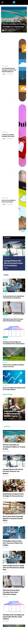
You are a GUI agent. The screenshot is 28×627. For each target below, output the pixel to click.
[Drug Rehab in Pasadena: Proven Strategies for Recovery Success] (14, 409)
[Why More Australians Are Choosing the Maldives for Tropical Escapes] (14, 19)
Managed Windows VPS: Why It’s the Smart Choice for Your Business (13, 263)
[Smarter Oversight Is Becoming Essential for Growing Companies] (14, 377)
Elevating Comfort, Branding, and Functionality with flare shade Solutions (14, 342)
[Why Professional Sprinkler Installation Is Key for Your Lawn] (14, 354)
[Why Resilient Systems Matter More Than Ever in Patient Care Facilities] (14, 532)
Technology (6, 255)
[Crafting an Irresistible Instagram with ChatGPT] (22, 135)
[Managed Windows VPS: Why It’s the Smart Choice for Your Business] (14, 248)
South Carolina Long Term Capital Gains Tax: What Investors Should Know (13, 297)
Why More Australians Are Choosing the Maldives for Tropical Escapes (14, 25)
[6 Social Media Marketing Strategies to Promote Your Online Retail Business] (22, 70)
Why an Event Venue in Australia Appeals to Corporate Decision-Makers (13, 518)
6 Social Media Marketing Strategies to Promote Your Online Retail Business (9, 70)
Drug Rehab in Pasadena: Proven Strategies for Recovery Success (13, 413)
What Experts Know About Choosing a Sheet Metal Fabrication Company (13, 320)
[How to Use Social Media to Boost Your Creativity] (22, 201)
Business (5, 291)
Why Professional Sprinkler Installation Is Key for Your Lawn (13, 365)
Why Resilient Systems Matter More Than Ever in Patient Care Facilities (13, 543)
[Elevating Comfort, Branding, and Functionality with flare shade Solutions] (14, 331)
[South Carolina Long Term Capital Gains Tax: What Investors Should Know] (14, 285)
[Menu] (2, 2)
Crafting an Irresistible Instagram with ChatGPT (8, 135)
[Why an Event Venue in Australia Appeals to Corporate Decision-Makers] (14, 508)
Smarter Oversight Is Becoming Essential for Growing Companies (14, 388)
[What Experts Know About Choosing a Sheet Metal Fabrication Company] (14, 308)
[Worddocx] (14, 2)
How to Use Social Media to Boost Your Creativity (9, 201)
